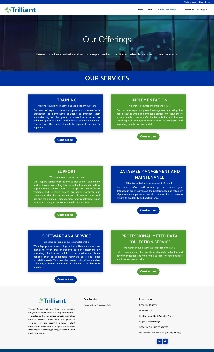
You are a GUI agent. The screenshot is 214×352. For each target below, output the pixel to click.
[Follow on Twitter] (165, 341)
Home (140, 10)
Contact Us (189, 10)
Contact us (65, 140)
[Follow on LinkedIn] (159, 341)
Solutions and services (166, 10)
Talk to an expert (190, 2)
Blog (201, 2)
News (207, 2)
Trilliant (149, 10)
